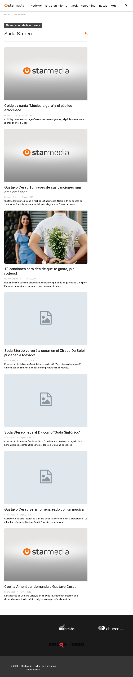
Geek (74, 5)
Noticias (36, 5)
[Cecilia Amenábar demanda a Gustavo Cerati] (45, 554)
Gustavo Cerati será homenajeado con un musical (44, 509)
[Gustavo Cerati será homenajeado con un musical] (45, 477)
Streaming (88, 5)
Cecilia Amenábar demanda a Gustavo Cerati (40, 587)
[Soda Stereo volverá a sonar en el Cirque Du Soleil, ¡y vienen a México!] (45, 318)
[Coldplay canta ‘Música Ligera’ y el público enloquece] (45, 73)
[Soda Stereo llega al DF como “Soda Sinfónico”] (45, 400)
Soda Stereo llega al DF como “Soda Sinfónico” (42, 432)
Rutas (103, 5)
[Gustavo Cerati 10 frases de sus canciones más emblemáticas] (45, 155)
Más (114, 5)
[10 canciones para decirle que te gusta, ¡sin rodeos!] (45, 237)
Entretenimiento (56, 5)
